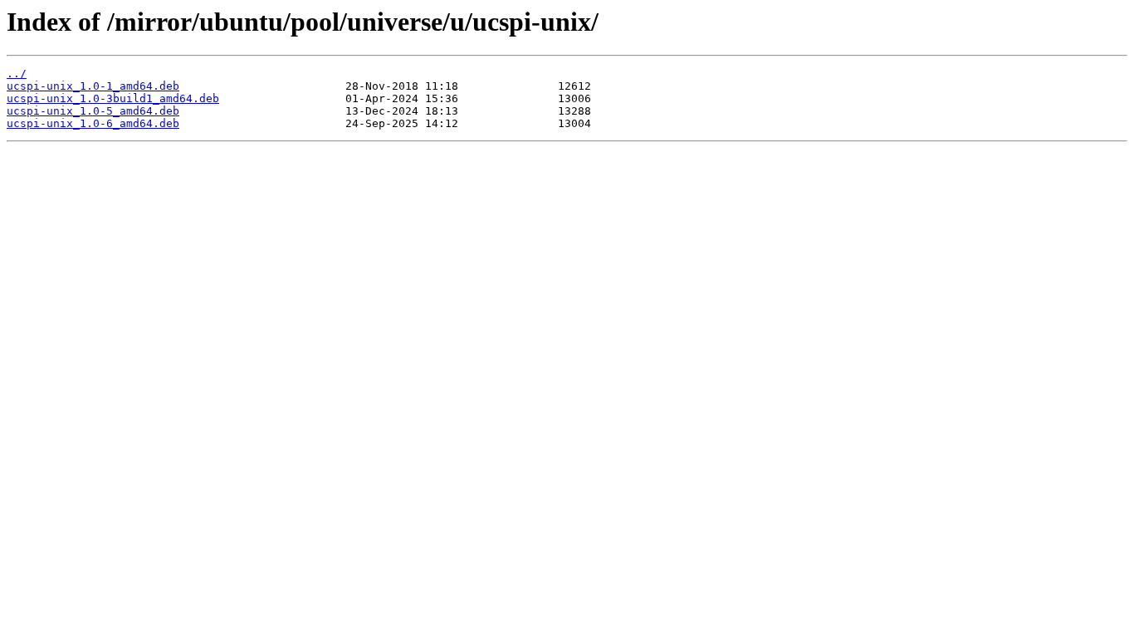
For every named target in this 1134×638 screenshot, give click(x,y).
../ (17, 73)
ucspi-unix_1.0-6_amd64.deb (93, 123)
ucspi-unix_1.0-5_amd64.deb (93, 111)
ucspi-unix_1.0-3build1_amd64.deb (113, 98)
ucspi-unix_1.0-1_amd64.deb (93, 86)
